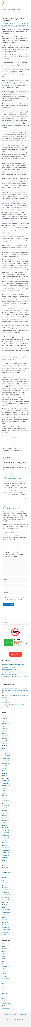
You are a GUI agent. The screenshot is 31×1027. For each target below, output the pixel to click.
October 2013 (5, 837)
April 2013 (4, 845)
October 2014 (5, 818)
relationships (10, 25)
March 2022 (5, 775)
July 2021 (4, 790)
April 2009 (4, 919)
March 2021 (5, 798)
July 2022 (4, 765)
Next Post (15, 442)
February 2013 (5, 847)
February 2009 (5, 924)
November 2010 (6, 895)
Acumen (4, 946)
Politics (3, 983)
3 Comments (5, 23)
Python (3, 986)
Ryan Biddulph (5, 690)
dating (3, 26)
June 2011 (4, 882)
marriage (22, 26)
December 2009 (6, 909)
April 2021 (4, 795)
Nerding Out (5, 976)
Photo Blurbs (5, 981)
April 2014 (4, 825)
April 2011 (4, 885)
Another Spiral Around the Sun (9, 669)
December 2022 (6, 755)
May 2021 (4, 793)
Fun (3, 961)
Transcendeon (5, 1008)
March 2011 (5, 887)
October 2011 (5, 875)
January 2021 (5, 800)
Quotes (3, 988)
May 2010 (4, 904)
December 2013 (6, 832)
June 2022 (4, 768)
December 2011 (6, 870)
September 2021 (6, 785)
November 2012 (6, 852)
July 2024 (4, 728)
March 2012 (5, 867)
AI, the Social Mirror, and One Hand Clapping (13, 664)
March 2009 (5, 922)
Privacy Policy (14, 1014)
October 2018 (5, 808)
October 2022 (5, 760)
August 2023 (5, 741)
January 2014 (5, 830)
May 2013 (4, 842)
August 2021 (5, 788)
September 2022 (6, 763)
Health (3, 971)
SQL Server (5, 1001)
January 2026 (5, 716)
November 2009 (6, 912)
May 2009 (4, 917)
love (26, 25)
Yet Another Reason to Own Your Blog (17, 688)
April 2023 (4, 748)
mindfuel (4, 688)
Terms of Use (22, 1014)
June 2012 (4, 862)
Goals (3, 968)
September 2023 (6, 738)
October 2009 (5, 914)
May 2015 (4, 815)
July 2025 (4, 718)
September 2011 (6, 877)
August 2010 (5, 902)
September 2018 (6, 810)
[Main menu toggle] (27, 3)
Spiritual (4, 998)
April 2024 (4, 733)
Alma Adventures (6, 951)
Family (3, 958)
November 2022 (6, 758)
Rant (17, 23)
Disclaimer (7, 1014)
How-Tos (4, 973)
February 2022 (5, 778)
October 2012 (5, 855)
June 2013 (4, 840)
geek (3, 963)
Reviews (4, 996)
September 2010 (6, 899)
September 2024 (6, 723)
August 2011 (5, 880)
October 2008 (5, 934)
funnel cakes (16, 26)
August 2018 (5, 813)
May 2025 (4, 721)
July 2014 (4, 822)
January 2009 (5, 927)
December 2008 (6, 929)
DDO (3, 953)
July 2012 (4, 860)
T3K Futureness (6, 1003)
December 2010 (6, 892)
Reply (26, 473)
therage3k (22, 25)
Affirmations (5, 948)
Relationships (22, 23)
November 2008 (6, 932)
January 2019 (5, 805)
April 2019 (4, 803)
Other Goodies (5, 978)
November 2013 (6, 835)
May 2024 (4, 731)
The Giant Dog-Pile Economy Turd (10, 667)
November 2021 (6, 783)
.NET (3, 943)
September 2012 (6, 857)
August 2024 (5, 726)
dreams (3, 956)
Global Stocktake (6, 966)
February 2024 (5, 736)
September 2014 (6, 820)
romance (16, 25)
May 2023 (4, 746)
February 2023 (5, 750)
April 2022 (4, 773)
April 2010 (4, 907)
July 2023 (4, 743)
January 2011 (5, 890)
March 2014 (5, 827)
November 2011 (6, 872)
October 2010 (5, 897)
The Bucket (12, 23)
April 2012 (4, 865)
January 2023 (5, 753)
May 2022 (4, 770)
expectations (8, 26)
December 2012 (6, 850)
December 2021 (6, 780)
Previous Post (15, 437)
